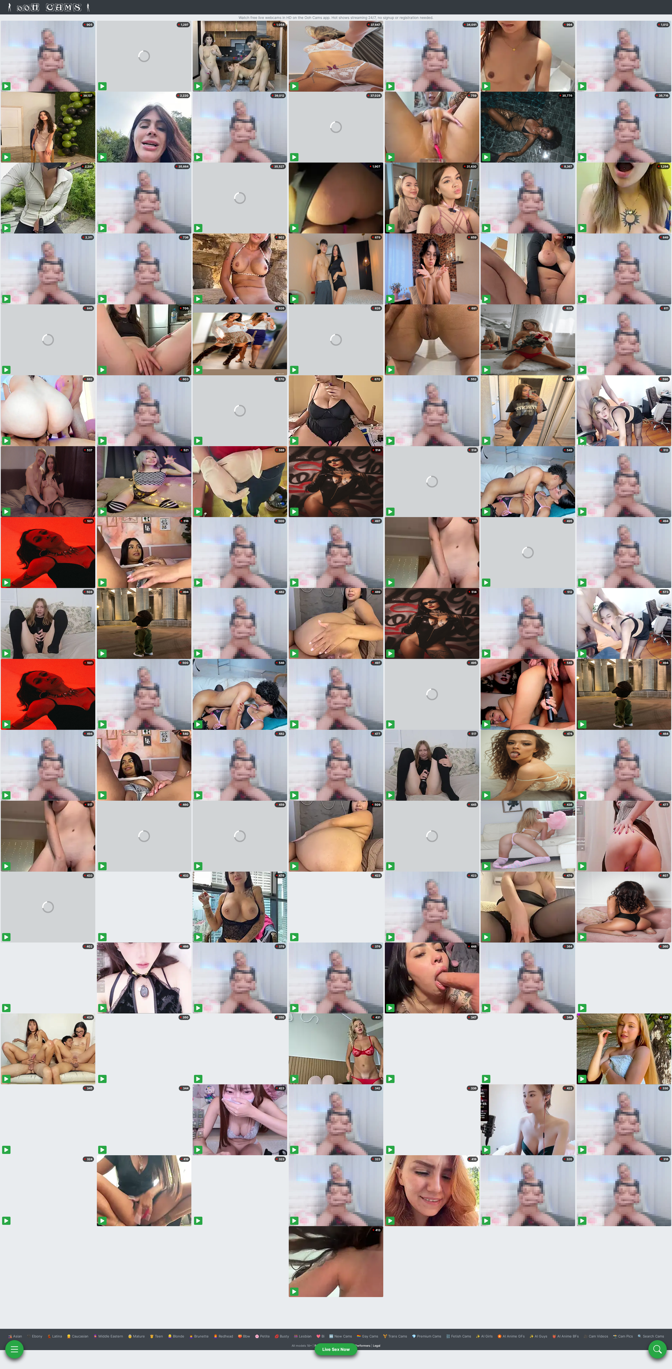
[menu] (14, 1349)
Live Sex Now (336, 1349)
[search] (657, 1349)
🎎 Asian (15, 1336)
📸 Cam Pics (623, 1336)
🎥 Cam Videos (596, 1336)
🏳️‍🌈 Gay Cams (367, 1336)
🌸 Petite (262, 1336)
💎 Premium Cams (426, 1336)
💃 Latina (54, 1336)
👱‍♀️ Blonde (176, 1336)
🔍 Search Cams (651, 1336)
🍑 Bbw (244, 1336)
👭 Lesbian (303, 1336)
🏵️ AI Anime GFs (511, 1336)
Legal (376, 1345)
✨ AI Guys (538, 1336)
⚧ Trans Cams (395, 1336)
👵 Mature (136, 1336)
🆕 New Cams (340, 1336)
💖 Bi (320, 1336)
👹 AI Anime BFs (565, 1336)
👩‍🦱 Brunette (199, 1336)
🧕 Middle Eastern (108, 1336)
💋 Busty (282, 1336)
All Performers (360, 1345)
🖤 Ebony (34, 1336)
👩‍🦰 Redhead (223, 1336)
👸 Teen (156, 1336)
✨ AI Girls (484, 1336)
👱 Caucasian (77, 1336)
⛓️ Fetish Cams (458, 1336)
